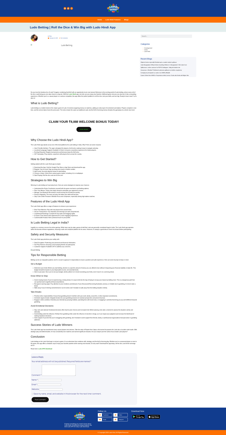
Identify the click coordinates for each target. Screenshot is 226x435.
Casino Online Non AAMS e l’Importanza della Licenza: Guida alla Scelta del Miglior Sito (165, 75)
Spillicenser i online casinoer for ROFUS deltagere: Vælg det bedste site (160, 67)
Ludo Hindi (147, 51)
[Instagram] (71, 8)
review (146, 49)
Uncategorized (148, 48)
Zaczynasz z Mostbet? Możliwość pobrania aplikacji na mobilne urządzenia (161, 70)
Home (99, 20)
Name (35, 379)
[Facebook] (65, 8)
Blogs (126, 20)
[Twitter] (68, 8)
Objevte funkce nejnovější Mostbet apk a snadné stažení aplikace (159, 62)
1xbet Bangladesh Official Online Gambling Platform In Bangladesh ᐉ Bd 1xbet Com (164, 65)
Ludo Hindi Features (113, 20)
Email (34, 384)
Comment (36, 375)
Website (35, 389)
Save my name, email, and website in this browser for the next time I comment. (67, 393)
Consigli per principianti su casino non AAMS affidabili (155, 72)
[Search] (193, 36)
